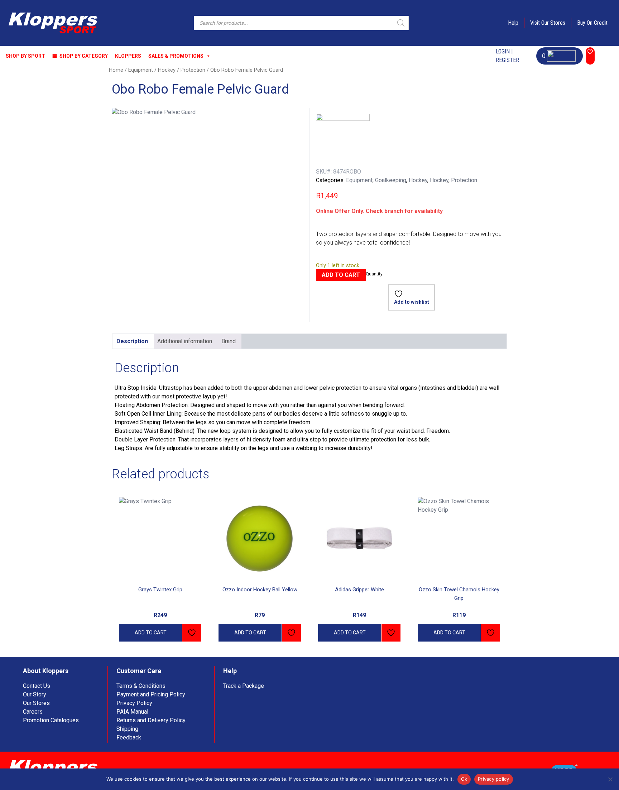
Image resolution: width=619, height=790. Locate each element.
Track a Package (243, 685)
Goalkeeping (390, 180)
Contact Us (36, 685)
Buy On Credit (592, 22)
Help (513, 22)
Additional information (184, 341)
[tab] (132, 341)
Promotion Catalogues (51, 720)
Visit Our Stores (547, 22)
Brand (228, 341)
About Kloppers (45, 671)
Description (132, 341)
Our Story (34, 694)
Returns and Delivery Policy (151, 720)
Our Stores (36, 703)
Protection (193, 70)
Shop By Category (83, 56)
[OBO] (343, 140)
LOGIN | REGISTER (507, 55)
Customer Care (138, 671)
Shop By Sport (25, 56)
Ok (464, 779)
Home (116, 70)
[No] (610, 779)
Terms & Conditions (140, 685)
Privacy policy (493, 779)
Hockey (167, 70)
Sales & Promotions (175, 56)
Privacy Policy (134, 703)
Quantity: (375, 273)
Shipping (127, 728)
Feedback (128, 737)
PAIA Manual (132, 711)
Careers (33, 711)
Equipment (140, 70)
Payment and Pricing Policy (150, 694)
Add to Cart (341, 274)
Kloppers (128, 56)
